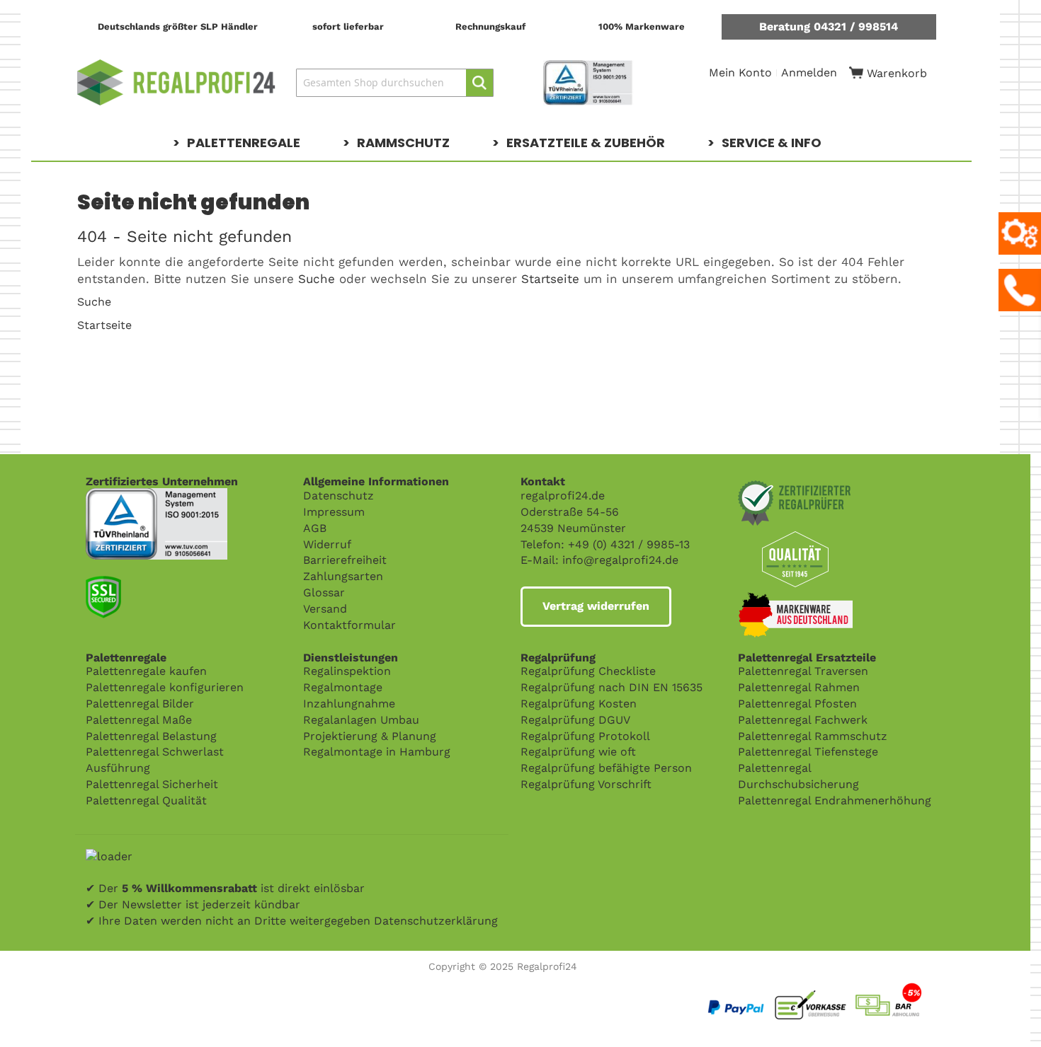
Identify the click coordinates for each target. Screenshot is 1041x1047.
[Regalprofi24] (176, 82)
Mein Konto (740, 72)
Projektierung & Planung (369, 736)
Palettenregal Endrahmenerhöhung (834, 800)
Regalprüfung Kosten (578, 703)
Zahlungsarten (343, 576)
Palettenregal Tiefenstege (808, 751)
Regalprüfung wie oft (578, 751)
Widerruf (327, 544)
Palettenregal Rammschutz (812, 736)
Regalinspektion (347, 671)
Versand (325, 608)
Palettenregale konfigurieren (165, 687)
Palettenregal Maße (139, 720)
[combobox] (395, 83)
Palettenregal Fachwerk (803, 720)
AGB (314, 528)
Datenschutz (338, 495)
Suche (316, 279)
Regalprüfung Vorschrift (586, 784)
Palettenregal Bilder (140, 703)
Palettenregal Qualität (146, 800)
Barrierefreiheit (345, 560)
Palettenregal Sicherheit (152, 784)
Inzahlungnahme (349, 703)
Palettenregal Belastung (151, 736)
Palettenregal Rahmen (799, 687)
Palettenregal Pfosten (797, 703)
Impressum (334, 512)
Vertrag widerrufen (595, 606)
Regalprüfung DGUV (575, 720)
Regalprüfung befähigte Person (606, 768)
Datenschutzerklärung (436, 920)
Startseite (550, 279)
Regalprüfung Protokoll (585, 736)
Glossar (324, 592)
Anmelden (809, 72)
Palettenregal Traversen (803, 671)
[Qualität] (156, 495)
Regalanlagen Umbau (361, 720)
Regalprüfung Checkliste (588, 671)
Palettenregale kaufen (146, 671)
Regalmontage (342, 687)
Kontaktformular (349, 625)
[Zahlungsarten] (847, 985)
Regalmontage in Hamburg (376, 751)
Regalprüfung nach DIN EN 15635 (611, 687)
